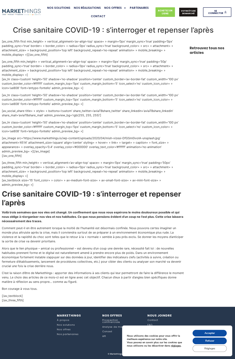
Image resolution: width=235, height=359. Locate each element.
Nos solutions (66, 325)
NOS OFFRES (113, 8)
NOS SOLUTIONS (58, 8)
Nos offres (64, 329)
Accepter (210, 333)
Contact (152, 320)
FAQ (149, 325)
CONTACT (98, 16)
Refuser (209, 341)
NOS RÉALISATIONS (87, 8)
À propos (63, 320)
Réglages (209, 348)
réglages (176, 345)
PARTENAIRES (139, 8)
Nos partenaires (67, 334)
